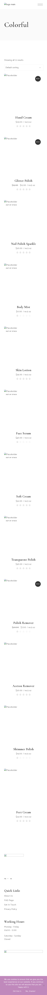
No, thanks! (30, 991)
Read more (17, 229)
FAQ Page (9, 900)
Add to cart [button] (17, 103)
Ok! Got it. (17, 991)
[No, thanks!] (43, 985)
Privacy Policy (10, 909)
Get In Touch (10, 905)
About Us (8, 896)
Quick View (29, 103)
